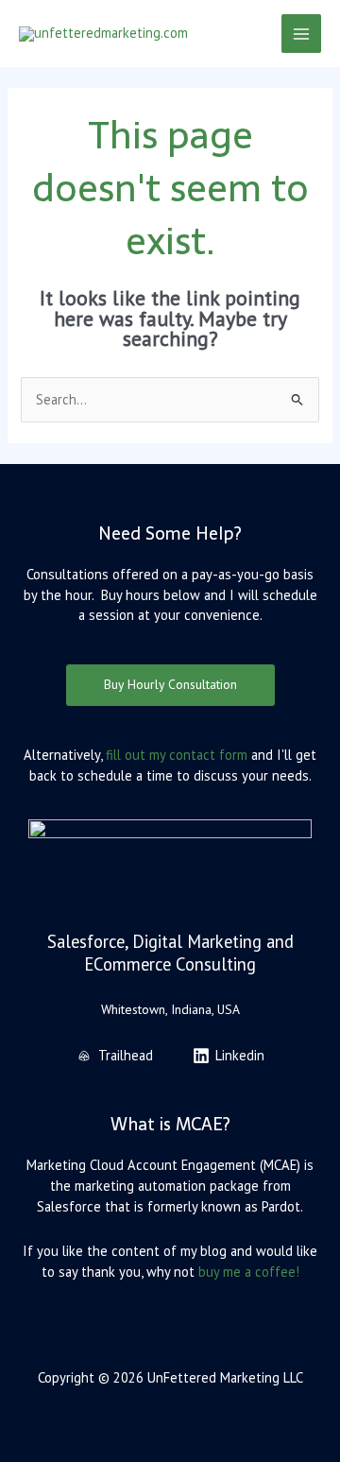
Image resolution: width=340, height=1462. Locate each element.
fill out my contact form (176, 755)
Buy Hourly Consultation (170, 684)
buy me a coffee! (248, 1272)
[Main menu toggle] (301, 34)
